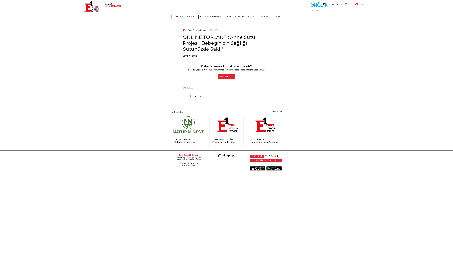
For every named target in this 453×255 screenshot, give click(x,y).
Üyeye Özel (188, 88)
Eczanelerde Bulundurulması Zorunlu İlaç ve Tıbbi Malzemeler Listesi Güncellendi (264, 140)
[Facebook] (224, 156)
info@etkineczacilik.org (189, 163)
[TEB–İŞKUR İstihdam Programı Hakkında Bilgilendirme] (227, 125)
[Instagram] (220, 156)
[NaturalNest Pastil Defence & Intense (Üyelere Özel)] (188, 125)
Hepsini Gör (277, 112)
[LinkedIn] (233, 156)
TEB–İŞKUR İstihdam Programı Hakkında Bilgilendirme (223, 140)
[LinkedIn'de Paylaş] (195, 96)
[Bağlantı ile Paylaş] (201, 96)
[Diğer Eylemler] (268, 30)
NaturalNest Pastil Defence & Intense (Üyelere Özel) (184, 140)
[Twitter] (229, 156)
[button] (191, 17)
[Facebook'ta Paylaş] (184, 96)
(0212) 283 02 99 (188, 166)
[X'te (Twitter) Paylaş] (190, 96)
